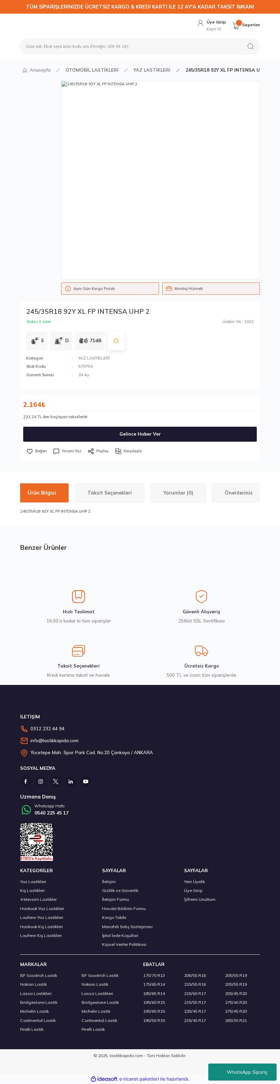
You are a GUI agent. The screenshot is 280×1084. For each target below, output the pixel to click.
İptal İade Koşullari (120, 935)
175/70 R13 (154, 975)
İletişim (109, 881)
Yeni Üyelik (194, 881)
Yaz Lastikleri (33, 881)
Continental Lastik (38, 1020)
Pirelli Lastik (31, 1029)
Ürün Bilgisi (42, 493)
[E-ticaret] (139, 1079)
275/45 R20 (236, 1011)
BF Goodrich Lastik (38, 975)
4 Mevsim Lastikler (38, 899)
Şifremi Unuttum (199, 899)
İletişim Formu (115, 899)
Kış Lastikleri (32, 890)
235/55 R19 (236, 984)
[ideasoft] (104, 1079)
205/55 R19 (236, 975)
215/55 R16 (195, 984)
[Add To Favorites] (36, 451)
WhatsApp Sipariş (247, 1072)
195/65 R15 (154, 1011)
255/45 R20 (236, 993)
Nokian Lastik (33, 984)
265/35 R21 (236, 1020)
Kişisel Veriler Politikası (124, 944)
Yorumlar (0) (178, 493)
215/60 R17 (195, 993)
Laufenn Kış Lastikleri (41, 935)
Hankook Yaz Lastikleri (42, 908)
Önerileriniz (239, 493)
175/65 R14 (154, 984)
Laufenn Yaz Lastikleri (41, 917)
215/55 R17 (195, 1002)
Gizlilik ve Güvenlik (120, 890)
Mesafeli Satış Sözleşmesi (127, 926)
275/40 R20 (236, 1002)
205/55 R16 (195, 975)
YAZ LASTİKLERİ (94, 358)
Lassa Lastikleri (36, 993)
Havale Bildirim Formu (124, 908)
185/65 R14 (154, 993)
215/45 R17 (195, 1020)
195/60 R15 (154, 1002)
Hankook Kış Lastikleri (41, 926)
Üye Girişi (193, 890)
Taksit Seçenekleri (109, 493)
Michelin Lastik (34, 1011)
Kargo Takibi (114, 917)
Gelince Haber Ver (140, 434)
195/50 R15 (154, 1020)
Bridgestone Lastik (38, 1002)
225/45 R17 (195, 1011)
